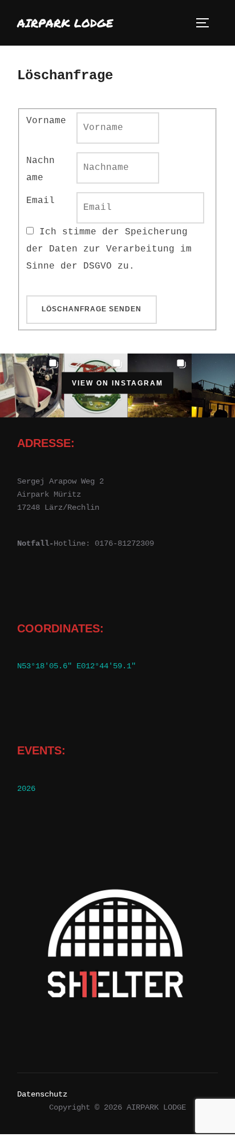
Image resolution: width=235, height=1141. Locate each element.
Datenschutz (42, 1094)
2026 (26, 788)
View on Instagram (117, 383)
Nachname (40, 169)
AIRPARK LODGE (65, 23)
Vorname (46, 121)
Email (40, 201)
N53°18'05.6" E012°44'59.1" (76, 666)
